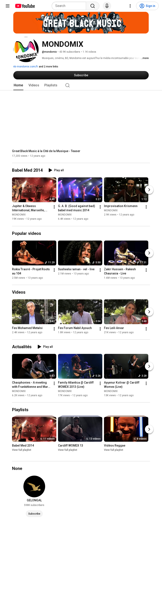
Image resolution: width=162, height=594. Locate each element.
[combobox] (70, 5)
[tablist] (81, 85)
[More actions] (54, 207)
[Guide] (7, 5)
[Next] (149, 190)
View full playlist (21, 449)
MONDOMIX (19, 214)
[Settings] (130, 5)
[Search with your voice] (107, 6)
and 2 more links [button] (48, 66)
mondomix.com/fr (27, 66)
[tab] (18, 85)
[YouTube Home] (25, 6)
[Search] (92, 6)
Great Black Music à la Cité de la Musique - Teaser (46, 151)
